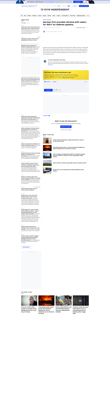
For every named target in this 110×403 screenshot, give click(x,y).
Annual (54, 81)
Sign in (69, 129)
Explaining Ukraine (81, 15)
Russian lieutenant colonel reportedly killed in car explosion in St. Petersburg (30, 154)
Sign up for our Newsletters (29, 5)
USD (85, 81)
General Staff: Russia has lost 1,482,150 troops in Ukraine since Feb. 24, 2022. (30, 228)
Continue (48, 90)
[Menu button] (21, 15)
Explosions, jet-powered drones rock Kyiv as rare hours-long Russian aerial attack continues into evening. (30, 79)
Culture (58, 15)
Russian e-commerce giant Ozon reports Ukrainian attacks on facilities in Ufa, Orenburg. (30, 178)
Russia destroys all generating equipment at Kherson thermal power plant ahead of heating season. (30, 118)
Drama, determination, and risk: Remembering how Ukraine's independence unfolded (63, 309)
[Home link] (55, 9)
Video (54, 15)
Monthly (48, 81)
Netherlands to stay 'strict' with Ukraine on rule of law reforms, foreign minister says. (29, 197)
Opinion (49, 15)
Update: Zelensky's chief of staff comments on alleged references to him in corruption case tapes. (30, 165)
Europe (44, 15)
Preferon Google (81, 27)
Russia (39, 15)
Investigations (65, 15)
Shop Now (78, 1)
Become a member (66, 126)
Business (35, 15)
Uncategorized (47, 19)
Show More (26, 247)
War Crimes (72, 15)
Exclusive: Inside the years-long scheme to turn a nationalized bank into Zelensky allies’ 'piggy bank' (81, 310)
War (25, 15)
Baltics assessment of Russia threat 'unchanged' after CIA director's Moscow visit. (30, 130)
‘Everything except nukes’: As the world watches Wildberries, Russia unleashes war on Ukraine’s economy (46, 310)
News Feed (25, 20)
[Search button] (88, 16)
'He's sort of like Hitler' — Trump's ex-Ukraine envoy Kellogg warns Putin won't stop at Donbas (28, 309)
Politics (29, 15)
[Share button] (88, 27)
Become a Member (84, 5)
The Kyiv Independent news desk (54, 31)
